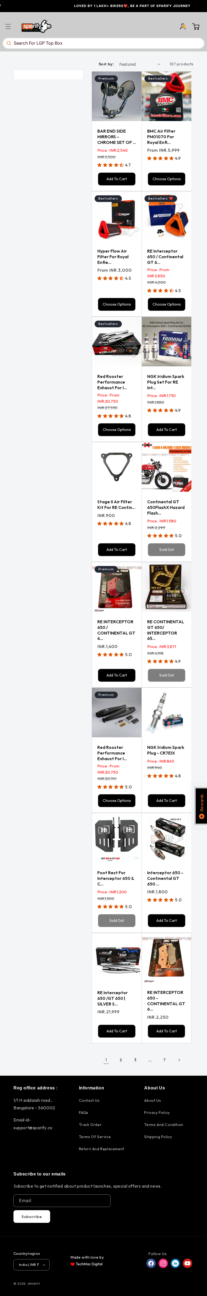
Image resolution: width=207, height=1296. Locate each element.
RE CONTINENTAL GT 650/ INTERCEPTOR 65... (165, 630)
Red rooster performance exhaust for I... (112, 382)
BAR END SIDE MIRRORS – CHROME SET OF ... (116, 136)
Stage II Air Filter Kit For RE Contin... (116, 504)
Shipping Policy (158, 1136)
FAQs (83, 1112)
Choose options (167, 178)
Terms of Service (95, 1136)
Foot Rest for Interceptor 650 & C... (115, 878)
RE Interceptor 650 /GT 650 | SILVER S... (112, 998)
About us (152, 1100)
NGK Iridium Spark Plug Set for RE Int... (165, 382)
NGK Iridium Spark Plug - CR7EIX (165, 750)
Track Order (90, 1124)
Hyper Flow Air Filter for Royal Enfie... (113, 256)
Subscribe (32, 1216)
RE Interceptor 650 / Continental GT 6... (165, 256)
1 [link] (106, 1060)
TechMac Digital (89, 1264)
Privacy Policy (157, 1112)
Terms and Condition (163, 1124)
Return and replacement (101, 1148)
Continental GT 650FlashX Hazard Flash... (166, 507)
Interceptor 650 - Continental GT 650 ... (165, 878)
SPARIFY (34, 1284)
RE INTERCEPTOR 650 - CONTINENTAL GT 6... (166, 1001)
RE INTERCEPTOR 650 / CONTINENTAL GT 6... (116, 630)
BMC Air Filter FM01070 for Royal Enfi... (161, 136)
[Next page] (179, 1060)
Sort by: (106, 64)
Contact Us (89, 1100)
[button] (11, 26)
